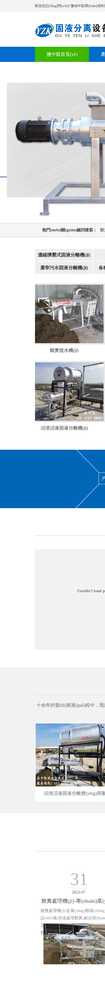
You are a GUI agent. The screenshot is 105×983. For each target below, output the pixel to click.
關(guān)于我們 (62, 69)
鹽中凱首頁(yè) (62, 54)
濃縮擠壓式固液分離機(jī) (64, 254)
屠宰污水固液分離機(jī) (64, 267)
